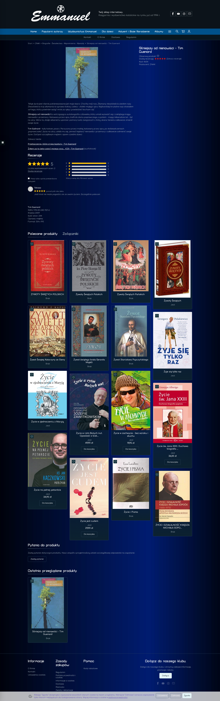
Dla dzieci (107, 31)
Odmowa (175, 696)
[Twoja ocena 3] (160, 59)
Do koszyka (130, 449)
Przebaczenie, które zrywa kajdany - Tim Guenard (52, 144)
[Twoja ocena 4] (162, 59)
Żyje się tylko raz (172, 372)
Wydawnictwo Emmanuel (82, 31)
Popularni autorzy (52, 31)
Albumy (159, 31)
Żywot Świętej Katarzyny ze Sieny (47, 360)
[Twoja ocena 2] (158, 59)
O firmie (101, 37)
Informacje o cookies (65, 681)
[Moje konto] (189, 32)
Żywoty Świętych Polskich (89, 294)
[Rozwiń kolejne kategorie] (170, 32)
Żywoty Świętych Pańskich (131, 294)
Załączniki (70, 234)
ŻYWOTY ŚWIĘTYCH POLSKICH (47, 294)
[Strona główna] (61, 13)
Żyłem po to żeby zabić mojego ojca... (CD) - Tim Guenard (55, 149)
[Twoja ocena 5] (165, 59)
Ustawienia (162, 696)
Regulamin (131, 37)
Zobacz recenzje (174, 59)
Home (33, 31)
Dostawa (115, 37)
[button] (81, 72)
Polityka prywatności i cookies (65, 676)
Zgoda (187, 696)
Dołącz (165, 676)
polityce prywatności (117, 697)
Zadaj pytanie (37, 559)
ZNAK (152, 64)
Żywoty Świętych (172, 301)
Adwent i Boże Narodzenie (134, 31)
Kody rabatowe (91, 668)
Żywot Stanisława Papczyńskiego (131, 360)
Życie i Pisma (131, 512)
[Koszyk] (183, 32)
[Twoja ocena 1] (155, 59)
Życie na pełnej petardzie (47, 490)
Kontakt (87, 37)
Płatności (60, 687)
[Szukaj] (177, 32)
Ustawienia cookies (36, 675)
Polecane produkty (42, 234)
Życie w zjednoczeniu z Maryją (47, 422)
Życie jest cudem (89, 521)
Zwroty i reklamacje (64, 690)
